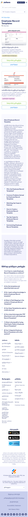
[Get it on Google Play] (14, 433)
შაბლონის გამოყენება (14, 60)
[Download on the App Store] (14, 438)
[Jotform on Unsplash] (26, 514)
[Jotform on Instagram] (23, 514)
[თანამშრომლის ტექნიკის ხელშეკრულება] (14, 79)
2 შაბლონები (6, 25)
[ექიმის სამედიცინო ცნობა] (14, 36)
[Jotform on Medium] (11, 514)
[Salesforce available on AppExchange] (14, 443)
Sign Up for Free (21, 2)
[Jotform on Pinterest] (17, 514)
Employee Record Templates (10, 22)
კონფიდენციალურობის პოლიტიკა (14, 498)
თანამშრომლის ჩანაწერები (9, 55)
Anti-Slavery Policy (14, 509)
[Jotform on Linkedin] (8, 514)
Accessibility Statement (14, 505)
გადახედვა (14, 64)
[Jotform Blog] (14, 514)
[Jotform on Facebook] (2, 514)
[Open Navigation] (26, 2)
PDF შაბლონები (6, 17)
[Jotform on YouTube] (20, 514)
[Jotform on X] (5, 514)
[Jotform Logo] (5, 2)
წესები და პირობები (14, 494)
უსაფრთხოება (14, 502)
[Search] (3, 7)
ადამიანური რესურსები (8, 98)
